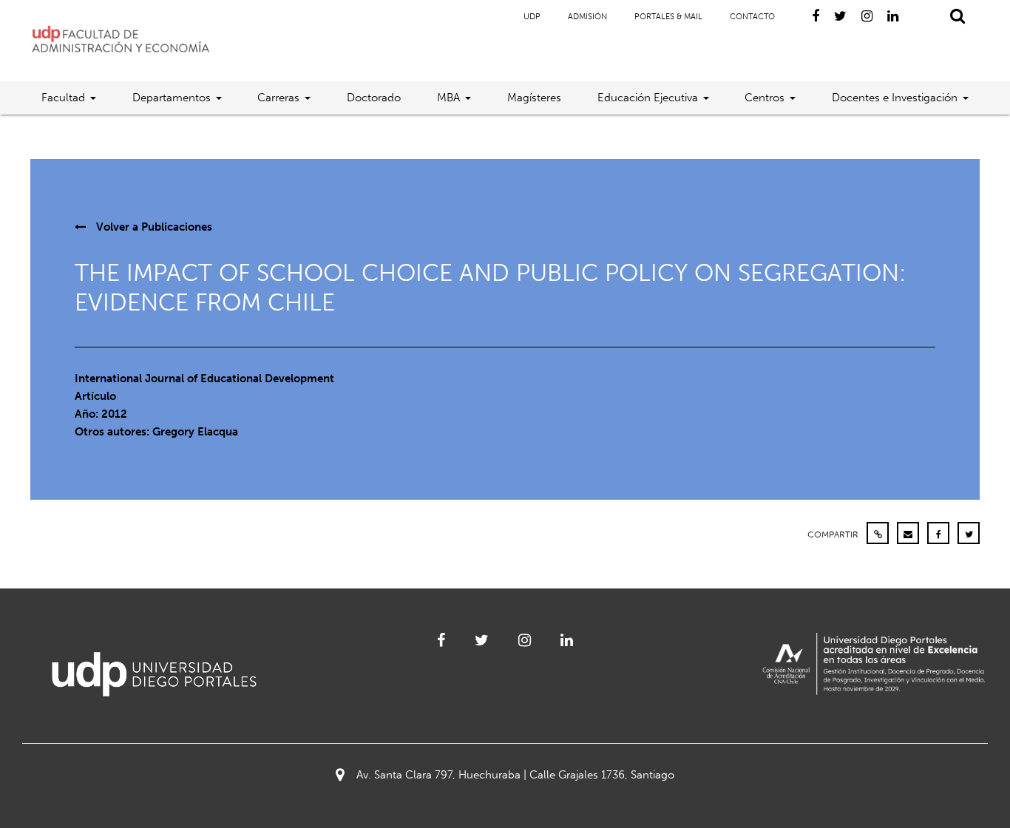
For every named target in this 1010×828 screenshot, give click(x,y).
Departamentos (171, 97)
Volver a (152, 227)
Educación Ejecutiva (647, 97)
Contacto (752, 16)
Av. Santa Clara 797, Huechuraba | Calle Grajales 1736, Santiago (515, 774)
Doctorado (374, 97)
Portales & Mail (668, 16)
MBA (448, 97)
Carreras (278, 97)
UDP (531, 16)
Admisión (587, 16)
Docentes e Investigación (895, 97)
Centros (764, 97)
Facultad (63, 97)
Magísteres (534, 97)
